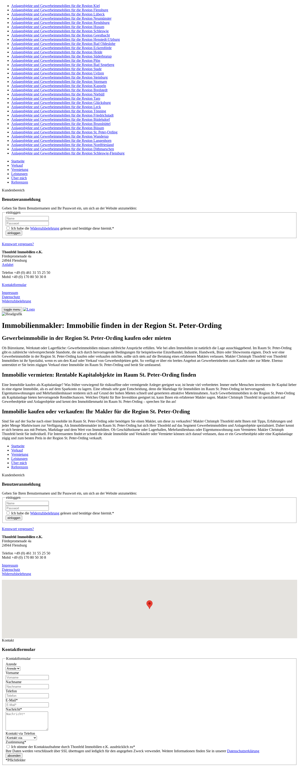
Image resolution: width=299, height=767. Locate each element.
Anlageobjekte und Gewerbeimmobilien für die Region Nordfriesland (62, 145)
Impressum (10, 293)
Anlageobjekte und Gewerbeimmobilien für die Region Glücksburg (61, 103)
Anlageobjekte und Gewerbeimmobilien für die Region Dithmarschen (62, 149)
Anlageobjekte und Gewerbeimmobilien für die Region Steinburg (59, 77)
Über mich (19, 178)
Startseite (18, 161)
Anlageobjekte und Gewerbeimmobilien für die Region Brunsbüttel (60, 124)
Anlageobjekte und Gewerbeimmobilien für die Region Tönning (58, 111)
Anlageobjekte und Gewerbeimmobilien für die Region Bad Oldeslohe (63, 44)
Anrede (11, 664)
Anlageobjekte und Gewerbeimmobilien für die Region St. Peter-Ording (64, 132)
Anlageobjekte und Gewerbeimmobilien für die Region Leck (56, 107)
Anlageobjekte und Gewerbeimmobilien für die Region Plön (55, 60)
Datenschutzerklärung (243, 751)
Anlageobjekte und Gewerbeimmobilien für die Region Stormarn (59, 82)
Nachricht (14, 709)
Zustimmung (16, 742)
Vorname (12, 673)
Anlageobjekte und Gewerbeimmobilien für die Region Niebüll (57, 94)
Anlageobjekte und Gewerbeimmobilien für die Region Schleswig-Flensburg (68, 153)
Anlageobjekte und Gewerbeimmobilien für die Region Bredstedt (59, 90)
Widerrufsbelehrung (44, 228)
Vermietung (19, 170)
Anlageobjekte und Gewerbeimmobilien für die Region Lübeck (58, 14)
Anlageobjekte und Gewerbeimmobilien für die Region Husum (57, 27)
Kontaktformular (14, 285)
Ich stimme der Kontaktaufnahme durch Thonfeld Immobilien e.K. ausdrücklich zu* (72, 747)
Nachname (13, 682)
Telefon (11, 691)
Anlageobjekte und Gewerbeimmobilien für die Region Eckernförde (61, 48)
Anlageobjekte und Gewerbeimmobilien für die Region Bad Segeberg (62, 65)
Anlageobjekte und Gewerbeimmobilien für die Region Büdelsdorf (60, 119)
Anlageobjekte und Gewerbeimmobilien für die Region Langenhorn (61, 141)
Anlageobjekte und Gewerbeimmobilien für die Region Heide (56, 52)
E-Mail (12, 700)
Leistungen (19, 174)
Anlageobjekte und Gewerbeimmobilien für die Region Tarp (55, 98)
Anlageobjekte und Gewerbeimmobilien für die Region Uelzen (57, 73)
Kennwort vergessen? (18, 244)
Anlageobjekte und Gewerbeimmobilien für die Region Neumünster (61, 18)
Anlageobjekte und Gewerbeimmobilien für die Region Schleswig (60, 31)
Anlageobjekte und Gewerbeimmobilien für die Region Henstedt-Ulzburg (65, 39)
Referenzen (19, 182)
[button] (149, 604)
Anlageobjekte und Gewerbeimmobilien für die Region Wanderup (60, 136)
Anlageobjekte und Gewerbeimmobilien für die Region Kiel (55, 6)
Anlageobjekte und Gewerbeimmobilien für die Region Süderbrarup (61, 56)
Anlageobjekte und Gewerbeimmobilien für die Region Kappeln (58, 86)
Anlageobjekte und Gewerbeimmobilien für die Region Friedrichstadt (62, 115)
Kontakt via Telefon (20, 733)
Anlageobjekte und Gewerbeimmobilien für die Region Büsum (57, 128)
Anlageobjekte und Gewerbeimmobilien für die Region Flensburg (59, 10)
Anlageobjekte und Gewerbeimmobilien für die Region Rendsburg (60, 23)
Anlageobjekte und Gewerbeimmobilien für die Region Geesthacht (60, 35)
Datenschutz (11, 297)
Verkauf (17, 165)
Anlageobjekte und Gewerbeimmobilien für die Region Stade (56, 69)
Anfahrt (7, 265)
